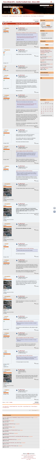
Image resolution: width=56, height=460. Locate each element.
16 (41, 109)
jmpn (6, 351)
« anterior (34, 403)
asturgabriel (7, 183)
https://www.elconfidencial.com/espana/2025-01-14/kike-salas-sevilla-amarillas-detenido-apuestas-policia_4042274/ (26, 37)
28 (50, 111)
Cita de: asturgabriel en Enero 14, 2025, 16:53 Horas (25, 248)
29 (52, 111)
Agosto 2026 (47, 102)
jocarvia (6, 75)
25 (45, 111)
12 (47, 108)
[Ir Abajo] (54, 212)
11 (45, 108)
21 (50, 109)
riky (5, 66)
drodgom (7, 95)
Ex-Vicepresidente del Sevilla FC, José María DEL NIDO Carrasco (15, 436)
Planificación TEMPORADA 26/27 (9, 439)
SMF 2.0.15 (23, 455)
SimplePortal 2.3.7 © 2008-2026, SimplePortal (28, 458)
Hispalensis (7, 49)
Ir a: (29, 410)
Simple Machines (33, 455)
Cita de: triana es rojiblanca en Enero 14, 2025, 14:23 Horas (26, 32)
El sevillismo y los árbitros (7, 433)
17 (43, 109)
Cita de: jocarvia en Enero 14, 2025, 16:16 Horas (24, 170)
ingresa (16, 5)
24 (43, 111)
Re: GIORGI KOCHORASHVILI (8, 423)
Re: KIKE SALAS (21, 49)
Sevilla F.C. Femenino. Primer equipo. (10, 445)
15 (52, 108)
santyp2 (6, 243)
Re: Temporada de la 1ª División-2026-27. (10, 430)
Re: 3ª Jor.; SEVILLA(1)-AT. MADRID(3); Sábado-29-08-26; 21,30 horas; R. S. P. (17, 417)
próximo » (37, 403)
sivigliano (7, 28)
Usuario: (43, 22)
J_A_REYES (19, 439)
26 (47, 111)
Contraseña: (43, 24)
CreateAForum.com (30, 456)
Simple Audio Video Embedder (28, 457)
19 (47, 109)
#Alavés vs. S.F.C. (50, 7)
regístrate (20, 5)
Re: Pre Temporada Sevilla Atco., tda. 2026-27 (11, 442)
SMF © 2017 (28, 455)
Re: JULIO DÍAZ (6, 420)
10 (43, 108)
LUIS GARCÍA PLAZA (7, 427)
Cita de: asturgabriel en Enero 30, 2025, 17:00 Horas (25, 337)
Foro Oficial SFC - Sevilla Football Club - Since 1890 (21, 2)
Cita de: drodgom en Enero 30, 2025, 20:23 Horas (24, 355)
